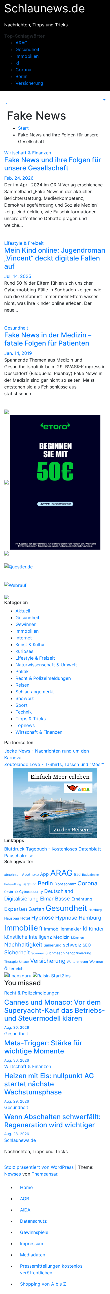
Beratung (29, 884)
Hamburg (95, 910)
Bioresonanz (65, 884)
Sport (22, 705)
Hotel (25, 918)
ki (17, 63)
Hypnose (42, 918)
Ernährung (81, 899)
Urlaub (24, 962)
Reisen (22, 685)
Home (26, 1187)
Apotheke (30, 874)
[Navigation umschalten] (8, 98)
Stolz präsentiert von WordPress (39, 1167)
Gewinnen (26, 624)
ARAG (22, 42)
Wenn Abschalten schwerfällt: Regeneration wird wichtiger (52, 1121)
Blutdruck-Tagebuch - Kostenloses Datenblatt (52, 849)
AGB (24, 1198)
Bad (77, 874)
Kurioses (24, 651)
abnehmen (12, 875)
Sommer (37, 953)
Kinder (96, 929)
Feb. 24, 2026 (19, 178)
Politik (22, 671)
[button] (6, 103)
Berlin (21, 76)
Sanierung (52, 945)
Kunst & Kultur (30, 644)
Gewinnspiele (34, 1232)
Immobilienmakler (62, 929)
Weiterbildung (77, 962)
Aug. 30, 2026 (16, 1027)
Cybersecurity (31, 892)
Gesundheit (27, 49)
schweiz (72, 945)
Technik (24, 712)
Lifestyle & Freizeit (24, 243)
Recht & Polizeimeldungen (43, 678)
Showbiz (25, 698)
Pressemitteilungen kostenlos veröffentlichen (51, 1269)
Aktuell (23, 611)
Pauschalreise (18, 855)
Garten (36, 909)
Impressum (31, 1243)
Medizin (61, 937)
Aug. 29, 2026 (16, 1101)
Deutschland (58, 891)
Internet (24, 638)
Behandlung (12, 884)
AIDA (25, 1210)
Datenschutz (33, 1221)
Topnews (25, 725)
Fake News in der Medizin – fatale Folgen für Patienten (47, 339)
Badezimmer (91, 875)
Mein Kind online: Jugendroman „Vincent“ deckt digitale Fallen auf (54, 258)
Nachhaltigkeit (23, 944)
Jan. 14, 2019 (18, 353)
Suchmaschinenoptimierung (68, 953)
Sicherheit (17, 952)
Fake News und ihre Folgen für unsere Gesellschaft (52, 164)
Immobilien (27, 56)
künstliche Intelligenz (28, 937)
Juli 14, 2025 (17, 276)
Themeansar (44, 1174)
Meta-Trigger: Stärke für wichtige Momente (43, 1047)
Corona (23, 69)
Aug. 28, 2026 (16, 1134)
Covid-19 (11, 892)
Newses (12, 1174)
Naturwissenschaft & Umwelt (46, 664)
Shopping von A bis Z (43, 1284)
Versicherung (29, 83)
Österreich (13, 968)
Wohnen (96, 961)
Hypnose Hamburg (78, 918)
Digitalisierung (21, 898)
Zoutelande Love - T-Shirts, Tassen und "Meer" (54, 764)
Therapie (11, 962)
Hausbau (11, 918)
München (77, 937)
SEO (87, 945)
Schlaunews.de (44, 8)
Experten (15, 909)
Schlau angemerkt (35, 691)
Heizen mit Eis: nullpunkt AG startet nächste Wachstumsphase (49, 1084)
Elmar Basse (55, 898)
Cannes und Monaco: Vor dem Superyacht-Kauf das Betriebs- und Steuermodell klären (54, 1010)
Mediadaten (32, 1255)
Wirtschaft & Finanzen (27, 153)
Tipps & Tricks (31, 718)
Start (23, 128)
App (44, 874)
